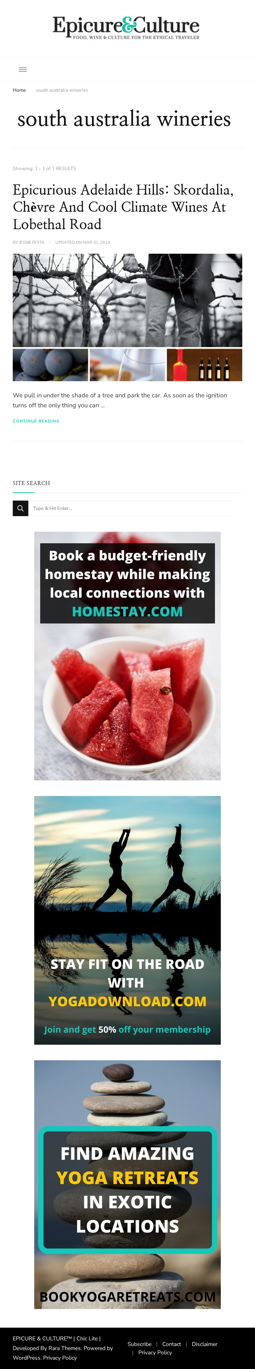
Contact (171, 1344)
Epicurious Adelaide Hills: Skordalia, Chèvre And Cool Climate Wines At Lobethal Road (123, 207)
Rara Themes (65, 1348)
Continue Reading (36, 421)
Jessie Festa (31, 242)
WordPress (26, 1358)
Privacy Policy (60, 1358)
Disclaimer (204, 1344)
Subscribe (139, 1344)
